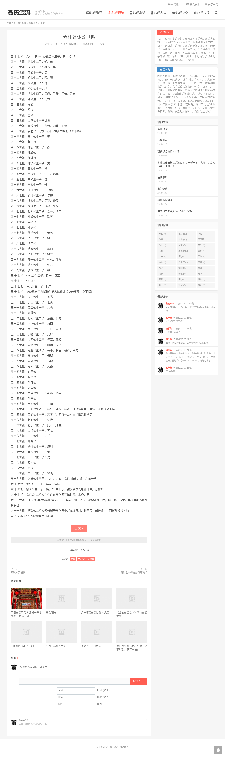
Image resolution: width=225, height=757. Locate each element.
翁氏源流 (19, 12)
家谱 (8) (182, 245)
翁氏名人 (160, 13)
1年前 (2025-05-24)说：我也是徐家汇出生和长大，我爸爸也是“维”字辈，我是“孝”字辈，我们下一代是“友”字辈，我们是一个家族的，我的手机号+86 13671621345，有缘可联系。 (190, 355)
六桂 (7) (162, 251)
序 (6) (181, 256)
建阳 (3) (201, 274)
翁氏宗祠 (203, 13)
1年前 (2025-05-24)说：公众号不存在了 (180, 330)
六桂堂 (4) (183, 262)
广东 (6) (162, 256)
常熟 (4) (162, 268)
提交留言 (138, 681)
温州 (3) (201, 279)
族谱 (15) (163, 239)
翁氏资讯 (96, 13)
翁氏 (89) (163, 234)
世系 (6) (201, 251)
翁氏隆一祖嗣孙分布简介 (133, 572)
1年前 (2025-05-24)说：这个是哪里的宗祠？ (180, 320)
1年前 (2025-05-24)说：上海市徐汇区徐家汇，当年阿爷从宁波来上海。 (188, 341)
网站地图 (124, 747)
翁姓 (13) (182, 239)
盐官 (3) (182, 285)
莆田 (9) (162, 245)
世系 (73, 559)
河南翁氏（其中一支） (23, 646)
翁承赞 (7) (183, 251)
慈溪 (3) (162, 279)
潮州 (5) (162, 262)
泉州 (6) (201, 256)
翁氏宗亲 (194, 4)
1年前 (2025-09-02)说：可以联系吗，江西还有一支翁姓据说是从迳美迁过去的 (190, 307)
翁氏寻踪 (51, 612)
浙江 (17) (202, 234)
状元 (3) (162, 285)
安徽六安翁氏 (18, 572)
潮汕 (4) (182, 268)
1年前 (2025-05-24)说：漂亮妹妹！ (180, 370)
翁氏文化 (181, 13)
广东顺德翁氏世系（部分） (96, 612)
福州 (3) (201, 285)
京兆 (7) (201, 245)
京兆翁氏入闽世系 (91, 646)
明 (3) (181, 279)
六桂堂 (81, 559)
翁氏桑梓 (176, 4)
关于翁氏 (212, 4)
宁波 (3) (182, 274)
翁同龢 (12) (203, 239)
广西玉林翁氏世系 (56, 646)
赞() (81, 528)
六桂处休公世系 (79, 37)
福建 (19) (182, 234)
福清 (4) (201, 268)
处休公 (91, 559)
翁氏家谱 (139, 13)
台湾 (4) (201, 262)
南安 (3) (162, 274)
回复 (46, 724)
